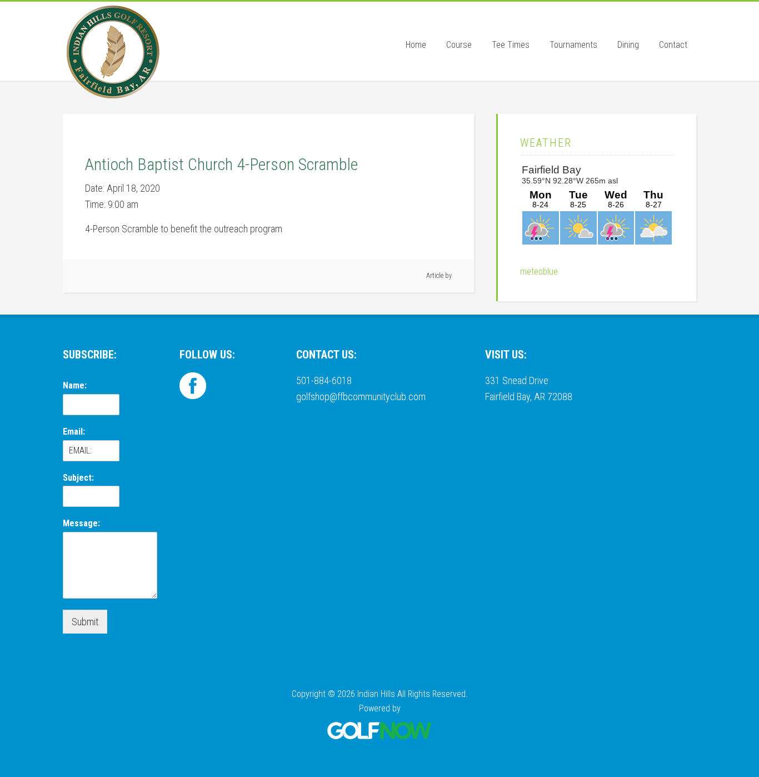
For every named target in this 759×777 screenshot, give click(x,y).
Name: (75, 385)
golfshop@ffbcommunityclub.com (361, 396)
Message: (81, 523)
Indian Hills (113, 52)
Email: (74, 431)
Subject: (78, 477)
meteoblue (539, 271)
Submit (85, 621)
